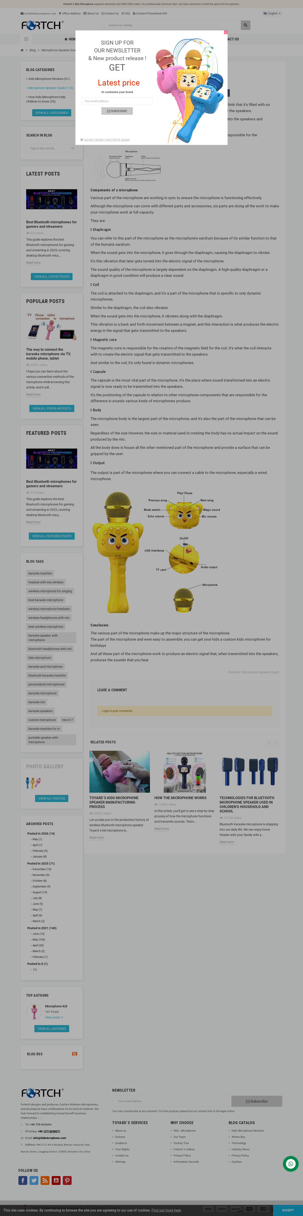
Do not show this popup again (107, 139)
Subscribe (118, 111)
